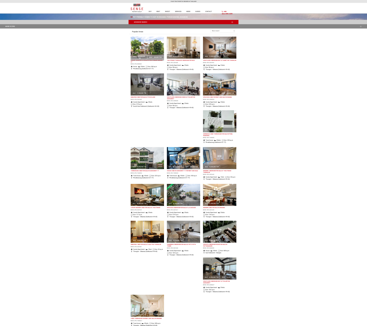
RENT (158, 11)
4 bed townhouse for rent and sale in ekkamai (146, 318)
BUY (150, 11)
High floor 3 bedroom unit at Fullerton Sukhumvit (216, 282)
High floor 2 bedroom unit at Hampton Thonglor (219, 60)
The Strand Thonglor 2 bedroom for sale (181, 60)
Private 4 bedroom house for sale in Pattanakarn (215, 245)
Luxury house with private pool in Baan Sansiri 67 (147, 61)
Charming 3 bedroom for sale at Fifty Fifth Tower (181, 245)
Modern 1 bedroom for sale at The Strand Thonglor (217, 171)
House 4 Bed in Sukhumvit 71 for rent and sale (182, 171)
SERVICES (178, 11)
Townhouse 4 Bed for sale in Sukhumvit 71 (145, 171)
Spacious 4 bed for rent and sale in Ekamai (217, 97)
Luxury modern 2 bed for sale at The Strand (145, 207)
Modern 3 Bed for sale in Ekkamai (214, 207)
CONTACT (208, 11)
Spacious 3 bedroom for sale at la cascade (181, 207)
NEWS (188, 11)
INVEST (167, 11)
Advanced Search (140, 22)
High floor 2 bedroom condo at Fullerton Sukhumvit (181, 98)
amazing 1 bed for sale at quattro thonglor (146, 244)
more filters (10, 26)
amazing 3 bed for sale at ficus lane (143, 97)
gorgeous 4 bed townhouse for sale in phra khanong (218, 134)
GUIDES (197, 11)
